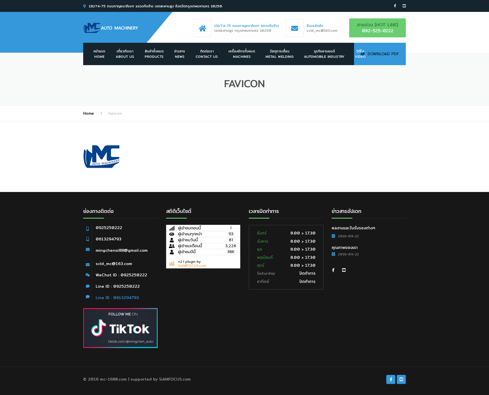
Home (88, 113)
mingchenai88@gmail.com (122, 250)
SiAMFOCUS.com (192, 265)
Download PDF (383, 54)
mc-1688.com (113, 379)
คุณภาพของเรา (345, 247)
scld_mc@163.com (114, 264)
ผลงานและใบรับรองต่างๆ (353, 228)
